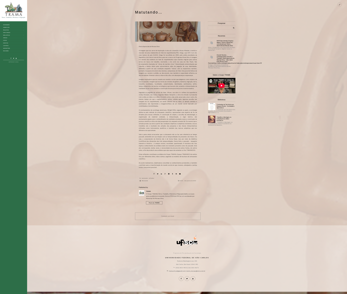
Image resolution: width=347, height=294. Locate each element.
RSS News (6, 50)
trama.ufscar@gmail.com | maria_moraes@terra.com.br (187, 271)
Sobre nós (6, 27)
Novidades (6, 24)
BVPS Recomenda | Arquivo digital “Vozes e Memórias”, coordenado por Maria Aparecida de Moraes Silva (225, 43)
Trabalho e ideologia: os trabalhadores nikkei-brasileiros (224, 118)
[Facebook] (11, 58)
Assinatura (6, 48)
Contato (5, 45)
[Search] (233, 27)
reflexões (151, 178)
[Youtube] (16, 58)
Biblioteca (6, 35)
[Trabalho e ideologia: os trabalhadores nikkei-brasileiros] (211, 119)
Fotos (5, 40)
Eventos (5, 43)
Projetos (6, 30)
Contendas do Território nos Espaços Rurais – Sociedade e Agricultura (225, 106)
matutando (145, 178)
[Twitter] (13, 58)
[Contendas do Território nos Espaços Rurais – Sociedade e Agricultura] (211, 106)
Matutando (6, 32)
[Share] (154, 174)
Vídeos (5, 37)
